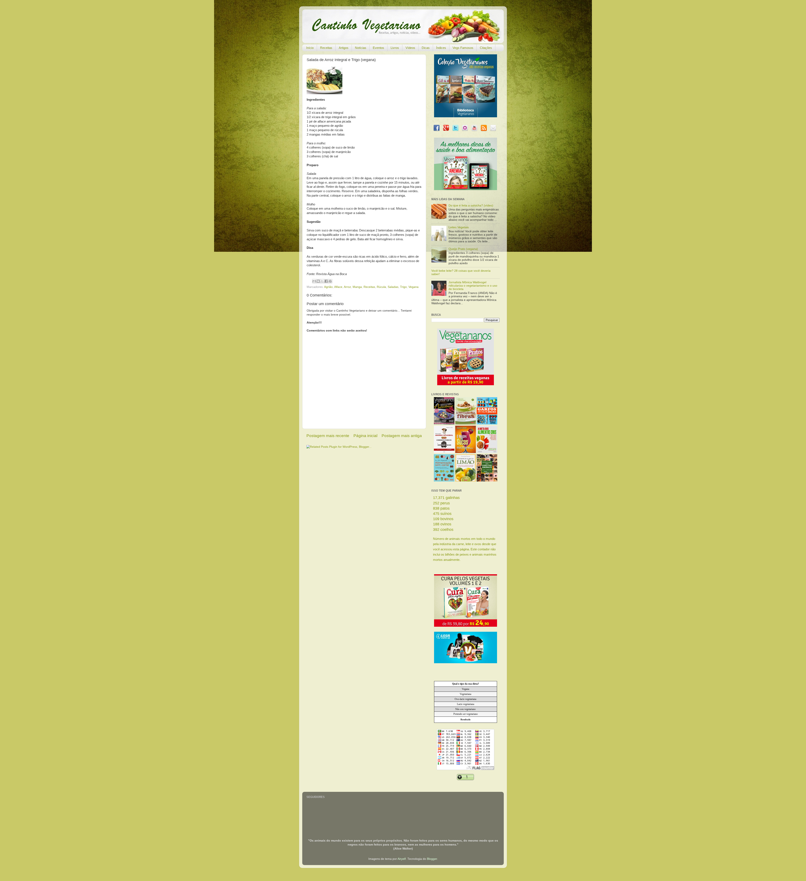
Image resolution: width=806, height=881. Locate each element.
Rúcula (381, 286)
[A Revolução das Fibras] (465, 423)
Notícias (360, 48)
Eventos (378, 48)
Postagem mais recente (327, 435)
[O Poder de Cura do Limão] (465, 480)
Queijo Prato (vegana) (463, 249)
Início (310, 48)
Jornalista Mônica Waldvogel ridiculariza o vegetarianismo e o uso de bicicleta (473, 286)
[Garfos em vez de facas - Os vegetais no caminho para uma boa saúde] (487, 423)
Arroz (347, 286)
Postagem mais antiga (402, 435)
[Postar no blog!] (318, 281)
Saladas (393, 286)
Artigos (343, 48)
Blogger (432, 858)
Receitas (326, 48)
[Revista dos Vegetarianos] (444, 423)
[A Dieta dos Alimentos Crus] (487, 452)
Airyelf (402, 858)
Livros (395, 48)
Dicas (426, 48)
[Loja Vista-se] (465, 662)
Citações (486, 48)
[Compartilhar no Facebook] (326, 281)
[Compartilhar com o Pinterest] (330, 281)
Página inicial (365, 435)
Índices (441, 48)
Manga (357, 286)
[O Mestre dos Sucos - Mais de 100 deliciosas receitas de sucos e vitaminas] (465, 452)
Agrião (328, 286)
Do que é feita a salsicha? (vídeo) (471, 205)
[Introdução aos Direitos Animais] (487, 480)
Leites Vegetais (459, 227)
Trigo (403, 286)
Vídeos (410, 48)
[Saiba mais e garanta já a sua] (465, 116)
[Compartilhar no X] (322, 281)
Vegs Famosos (463, 48)
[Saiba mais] (465, 384)
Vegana (413, 286)
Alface (338, 286)
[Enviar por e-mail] (314, 281)
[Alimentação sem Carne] (444, 480)
